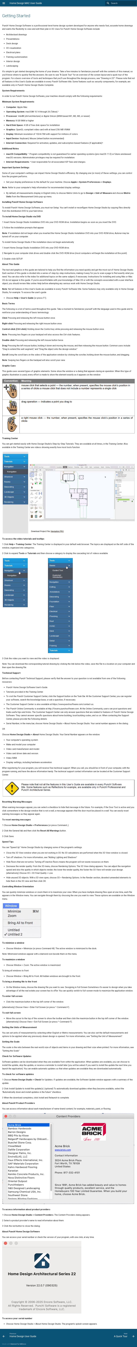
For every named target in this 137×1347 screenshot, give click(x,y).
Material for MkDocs (18, 1344)
